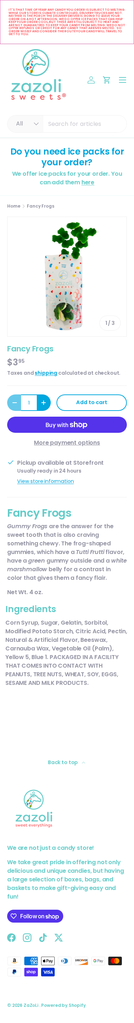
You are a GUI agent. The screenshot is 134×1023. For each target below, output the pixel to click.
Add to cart (91, 402)
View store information (45, 481)
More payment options (67, 443)
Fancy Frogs (40, 206)
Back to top (63, 762)
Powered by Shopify (63, 1005)
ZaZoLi (31, 1005)
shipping (46, 372)
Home (13, 206)
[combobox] (67, 123)
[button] (107, 80)
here (87, 182)
